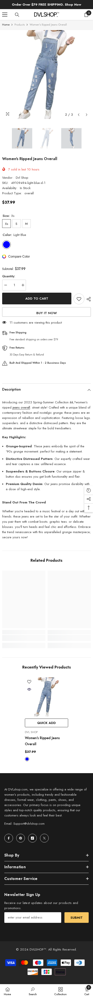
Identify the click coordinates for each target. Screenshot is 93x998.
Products (19, 25)
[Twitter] (44, 838)
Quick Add (46, 723)
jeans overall (21, 407)
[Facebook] (8, 838)
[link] (23, 638)
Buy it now (46, 313)
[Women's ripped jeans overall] (46, 696)
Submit (77, 917)
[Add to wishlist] (79, 299)
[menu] (4, 14)
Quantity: (8, 276)
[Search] (17, 14)
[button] (78, 114)
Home (6, 25)
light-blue (27, 759)
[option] (46, 74)
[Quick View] (29, 689)
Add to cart (36, 298)
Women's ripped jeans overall (42, 740)
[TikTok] (32, 838)
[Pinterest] (20, 838)
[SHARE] (87, 299)
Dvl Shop (22, 177)
